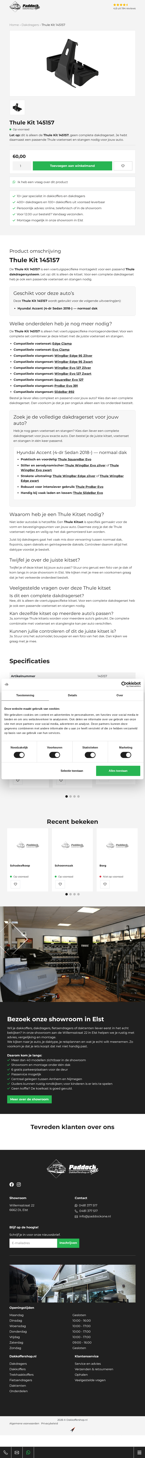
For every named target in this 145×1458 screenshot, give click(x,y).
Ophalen (81, 1374)
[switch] (54, 755)
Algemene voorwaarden (24, 1423)
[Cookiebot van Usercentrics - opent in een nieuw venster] (124, 684)
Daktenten (17, 1385)
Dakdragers (30, 25)
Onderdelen (18, 1391)
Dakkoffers (17, 1369)
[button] (66, 796)
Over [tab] (119, 695)
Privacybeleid (49, 1423)
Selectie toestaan (72, 770)
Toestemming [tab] (25, 695)
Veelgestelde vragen (90, 1380)
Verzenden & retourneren (94, 1369)
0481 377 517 (88, 1205)
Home (14, 25)
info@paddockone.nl (95, 1216)
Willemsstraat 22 (21, 1208)
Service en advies (88, 1364)
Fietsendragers (20, 1380)
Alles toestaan (118, 770)
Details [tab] (72, 695)
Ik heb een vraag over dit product (42, 182)
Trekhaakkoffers (21, 1374)
